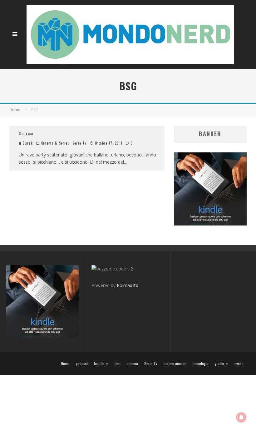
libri (118, 363)
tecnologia (201, 363)
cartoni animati (175, 363)
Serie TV (79, 143)
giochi (219, 364)
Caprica (26, 133)
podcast (82, 363)
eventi (239, 363)
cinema (132, 363)
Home (65, 363)
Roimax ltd (127, 285)
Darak (27, 143)
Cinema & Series (55, 143)
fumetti (99, 364)
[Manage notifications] (241, 417)
